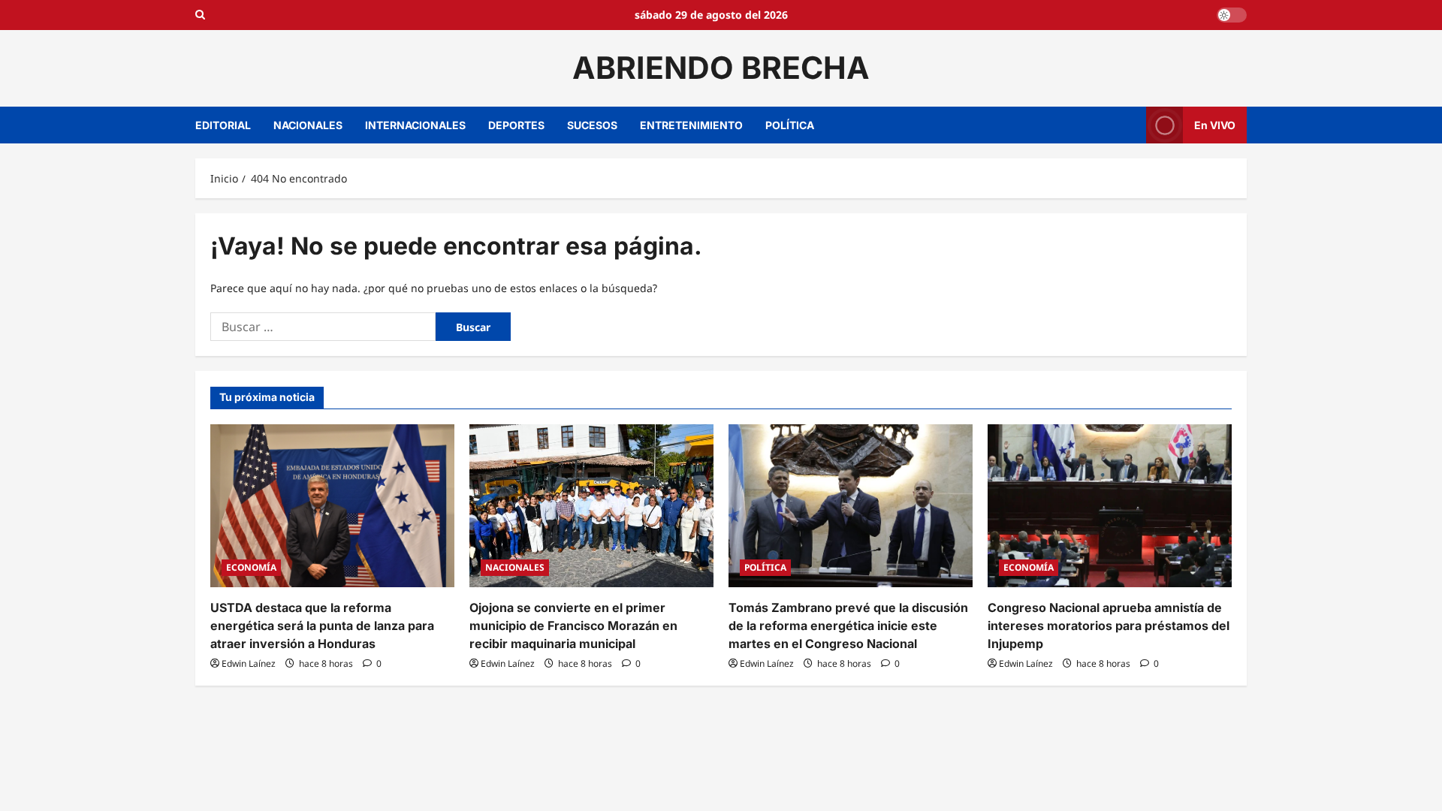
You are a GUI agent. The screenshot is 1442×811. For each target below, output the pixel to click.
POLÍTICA (789, 125)
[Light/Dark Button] (1232, 15)
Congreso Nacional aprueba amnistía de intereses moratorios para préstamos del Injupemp (1108, 625)
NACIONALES (307, 125)
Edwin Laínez (249, 663)
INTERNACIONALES (415, 125)
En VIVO (1214, 124)
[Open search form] (200, 15)
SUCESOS (592, 125)
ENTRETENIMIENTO (691, 125)
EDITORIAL (223, 125)
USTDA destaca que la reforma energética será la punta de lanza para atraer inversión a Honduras (322, 625)
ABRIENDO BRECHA (721, 67)
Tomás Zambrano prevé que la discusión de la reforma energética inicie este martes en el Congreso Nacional (848, 625)
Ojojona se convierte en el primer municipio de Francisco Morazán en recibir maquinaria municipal (573, 625)
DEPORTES (516, 125)
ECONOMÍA (251, 567)
